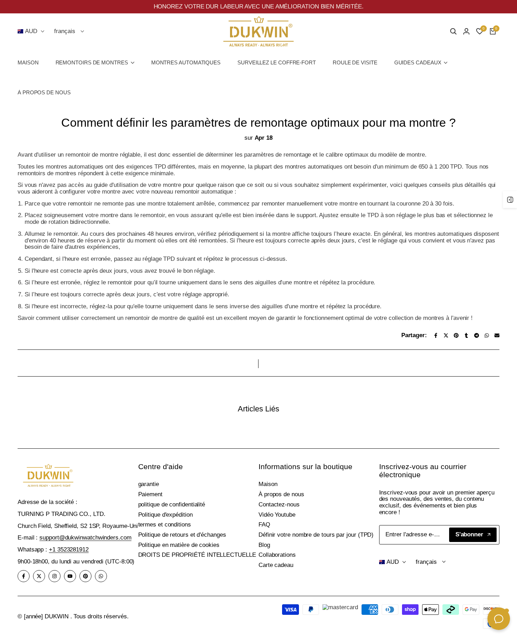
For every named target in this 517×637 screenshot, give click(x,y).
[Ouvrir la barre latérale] (510, 199)
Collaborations (277, 554)
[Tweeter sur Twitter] (445, 335)
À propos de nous (281, 494)
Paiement (150, 494)
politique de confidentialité (171, 504)
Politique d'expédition (165, 514)
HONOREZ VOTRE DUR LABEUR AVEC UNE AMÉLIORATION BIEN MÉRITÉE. (259, 6)
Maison (267, 484)
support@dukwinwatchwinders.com (85, 537)
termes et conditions (164, 524)
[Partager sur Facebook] (435, 335)
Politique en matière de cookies (178, 545)
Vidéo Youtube (276, 514)
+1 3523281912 (69, 549)
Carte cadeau (275, 565)
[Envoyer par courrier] (496, 335)
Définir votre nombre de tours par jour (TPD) (316, 534)
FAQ (264, 524)
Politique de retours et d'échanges (182, 534)
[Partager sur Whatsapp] (486, 335)
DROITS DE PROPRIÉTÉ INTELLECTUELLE (197, 554)
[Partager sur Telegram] (476, 335)
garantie (148, 484)
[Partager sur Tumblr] (466, 335)
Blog (264, 545)
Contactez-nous (279, 504)
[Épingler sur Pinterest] (456, 335)
